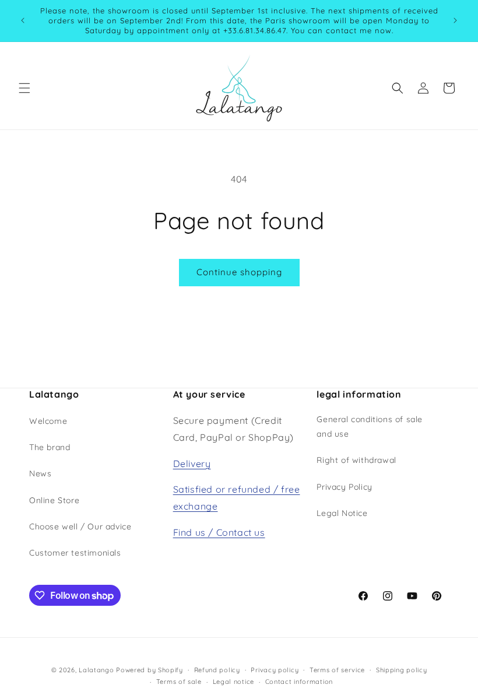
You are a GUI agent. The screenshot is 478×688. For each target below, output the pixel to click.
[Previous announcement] (23, 20)
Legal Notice (342, 513)
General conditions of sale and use (370, 426)
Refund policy (217, 670)
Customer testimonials (75, 552)
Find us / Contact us (219, 532)
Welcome (48, 421)
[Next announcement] (455, 20)
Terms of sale (179, 682)
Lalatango (96, 670)
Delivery (192, 463)
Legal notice (233, 682)
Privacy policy (274, 670)
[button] (24, 88)
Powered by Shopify (149, 670)
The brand (49, 447)
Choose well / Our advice (80, 526)
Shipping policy (401, 670)
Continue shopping (239, 272)
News (40, 473)
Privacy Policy (344, 487)
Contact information (299, 682)
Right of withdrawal (356, 460)
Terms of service (337, 670)
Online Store (54, 500)
